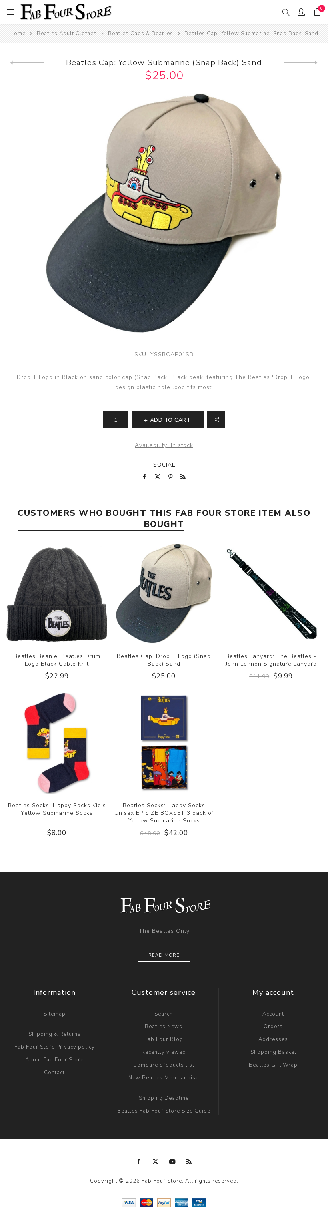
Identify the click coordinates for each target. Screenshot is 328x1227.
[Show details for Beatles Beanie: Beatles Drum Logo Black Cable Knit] (56, 594)
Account (273, 1014)
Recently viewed (163, 1052)
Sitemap (55, 1014)
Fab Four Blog (163, 1039)
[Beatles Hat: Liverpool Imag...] (301, 63)
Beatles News (163, 1026)
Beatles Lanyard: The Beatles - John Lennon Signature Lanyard (271, 660)
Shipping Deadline (164, 1098)
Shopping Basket (273, 1052)
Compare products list (163, 1065)
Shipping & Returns (54, 1034)
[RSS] (189, 1161)
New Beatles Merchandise (163, 1077)
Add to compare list (216, 419)
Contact (54, 1072)
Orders (273, 1026)
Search (163, 1014)
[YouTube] (172, 1161)
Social (164, 465)
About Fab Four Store (54, 1059)
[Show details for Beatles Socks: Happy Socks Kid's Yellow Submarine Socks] (56, 743)
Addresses (273, 1039)
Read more (164, 955)
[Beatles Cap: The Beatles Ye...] (27, 63)
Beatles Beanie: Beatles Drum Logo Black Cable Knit (57, 660)
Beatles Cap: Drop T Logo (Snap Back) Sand (164, 660)
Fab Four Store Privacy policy (54, 1047)
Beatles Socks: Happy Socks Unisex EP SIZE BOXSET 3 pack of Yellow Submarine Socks (164, 813)
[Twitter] (155, 1161)
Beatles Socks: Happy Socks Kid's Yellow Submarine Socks (57, 809)
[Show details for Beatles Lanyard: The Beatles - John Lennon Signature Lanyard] (271, 594)
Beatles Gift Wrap (273, 1065)
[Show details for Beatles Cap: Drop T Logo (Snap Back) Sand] (164, 594)
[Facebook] (138, 1161)
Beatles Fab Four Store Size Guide (163, 1111)
